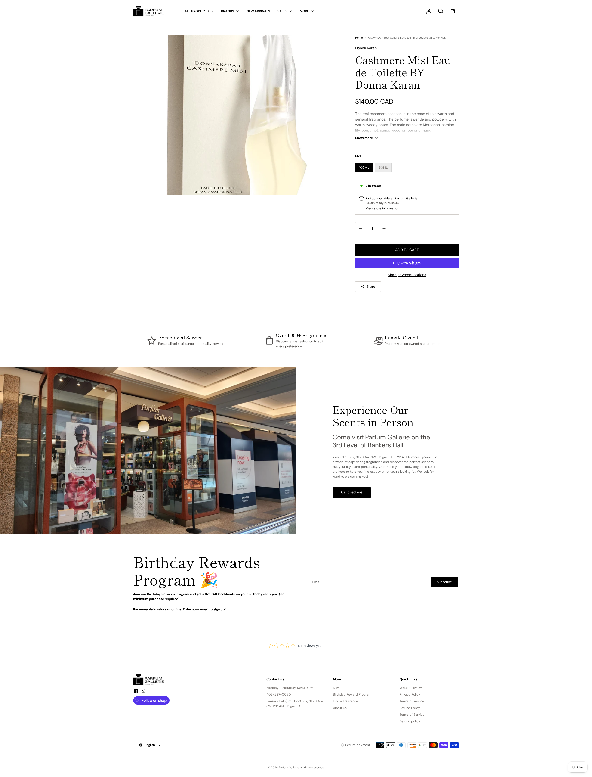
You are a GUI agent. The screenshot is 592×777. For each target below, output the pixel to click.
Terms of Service (412, 714)
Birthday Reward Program (352, 694)
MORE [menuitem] (304, 11)
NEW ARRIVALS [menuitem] (258, 11)
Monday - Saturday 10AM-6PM (289, 688)
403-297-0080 (278, 694)
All (369, 38)
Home (359, 38)
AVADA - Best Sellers (385, 38)
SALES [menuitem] (282, 11)
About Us (340, 708)
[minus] (360, 228)
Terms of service (412, 701)
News (337, 688)
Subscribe (444, 582)
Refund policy (410, 721)
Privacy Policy (410, 694)
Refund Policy (410, 708)
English (150, 745)
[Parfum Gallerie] (150, 679)
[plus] (384, 228)
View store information (382, 208)
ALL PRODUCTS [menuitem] (197, 11)
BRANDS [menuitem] (227, 11)
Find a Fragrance (345, 701)
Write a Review (411, 688)
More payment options (407, 274)
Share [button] (371, 286)
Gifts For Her (437, 38)
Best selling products (414, 38)
